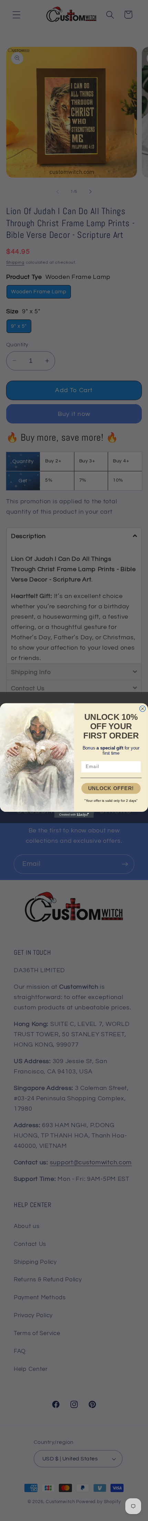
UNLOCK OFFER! (111, 788)
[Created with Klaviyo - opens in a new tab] (74, 815)
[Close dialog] (143, 709)
